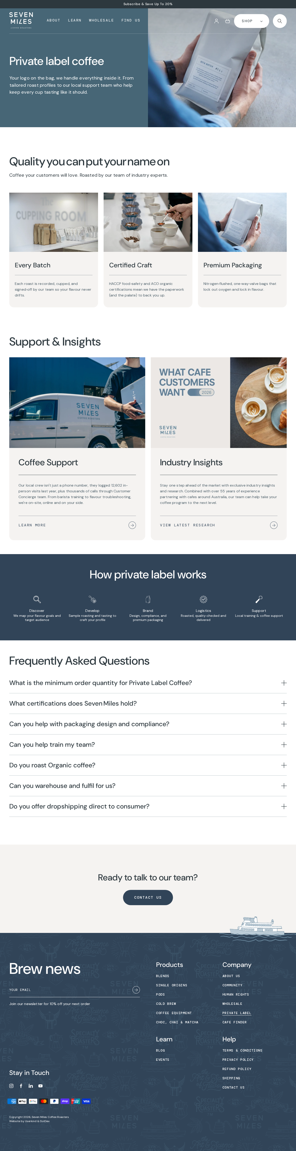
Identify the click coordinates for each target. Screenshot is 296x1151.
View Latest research (187, 525)
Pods (160, 994)
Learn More (32, 525)
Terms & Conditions (242, 1050)
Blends (163, 976)
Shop (247, 21)
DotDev (44, 1121)
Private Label (237, 1013)
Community (232, 985)
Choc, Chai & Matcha (177, 1022)
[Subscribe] (136, 990)
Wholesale (232, 1004)
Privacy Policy (238, 1060)
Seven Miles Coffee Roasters (50, 1117)
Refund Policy (237, 1069)
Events (163, 1060)
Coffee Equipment (174, 1013)
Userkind (31, 1121)
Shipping (231, 1078)
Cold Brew (166, 1004)
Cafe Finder (234, 1022)
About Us (231, 976)
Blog (160, 1050)
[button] (227, 21)
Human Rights (235, 994)
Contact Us (148, 897)
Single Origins (172, 985)
